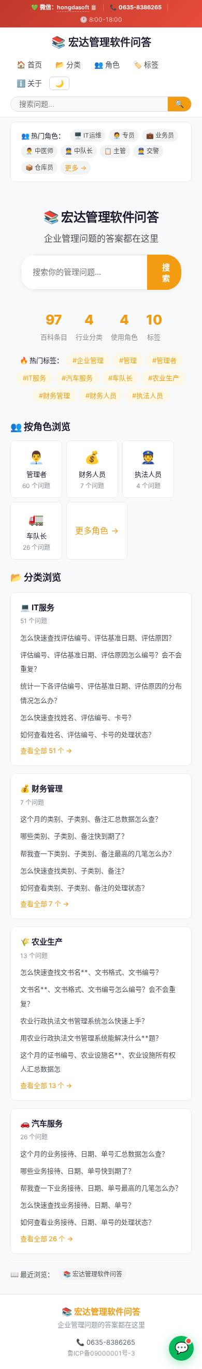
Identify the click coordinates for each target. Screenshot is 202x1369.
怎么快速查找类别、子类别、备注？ (74, 870)
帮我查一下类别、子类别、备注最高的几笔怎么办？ (97, 853)
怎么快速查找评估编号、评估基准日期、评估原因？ (97, 638)
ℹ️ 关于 (29, 83)
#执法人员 (147, 395)
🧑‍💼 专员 (124, 135)
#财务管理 (54, 395)
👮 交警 (148, 151)
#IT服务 (34, 378)
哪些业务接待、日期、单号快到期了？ (77, 1171)
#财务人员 (101, 395)
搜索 (166, 273)
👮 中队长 (79, 151)
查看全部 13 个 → (46, 1085)
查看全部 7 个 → (44, 904)
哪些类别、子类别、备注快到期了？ (74, 836)
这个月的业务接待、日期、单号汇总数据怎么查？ (94, 1154)
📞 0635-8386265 (136, 7)
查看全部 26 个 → (46, 1238)
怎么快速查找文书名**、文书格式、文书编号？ (91, 972)
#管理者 (164, 360)
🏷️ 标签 (145, 64)
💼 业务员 (160, 135)
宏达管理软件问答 (101, 42)
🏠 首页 (29, 64)
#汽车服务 (77, 378)
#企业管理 (88, 360)
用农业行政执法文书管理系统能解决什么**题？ (91, 1038)
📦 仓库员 (39, 167)
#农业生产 (163, 378)
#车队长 (120, 378)
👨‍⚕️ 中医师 (39, 151)
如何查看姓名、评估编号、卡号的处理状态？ (87, 734)
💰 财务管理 (41, 788)
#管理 (128, 360)
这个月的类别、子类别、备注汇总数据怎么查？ (91, 819)
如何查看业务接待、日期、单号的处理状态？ (87, 1222)
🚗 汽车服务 (41, 1123)
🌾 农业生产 (41, 942)
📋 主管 (115, 151)
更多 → (75, 168)
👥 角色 (107, 64)
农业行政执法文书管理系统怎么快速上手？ (84, 1021)
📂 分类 (68, 64)
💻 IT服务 (37, 607)
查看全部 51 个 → (46, 750)
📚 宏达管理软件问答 (92, 1274)
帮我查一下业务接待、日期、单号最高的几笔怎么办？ (101, 1188)
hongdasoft (73, 7)
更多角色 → (97, 530)
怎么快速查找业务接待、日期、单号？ (77, 1205)
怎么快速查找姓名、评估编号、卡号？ (77, 717)
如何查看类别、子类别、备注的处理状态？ (84, 888)
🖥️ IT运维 (88, 135)
